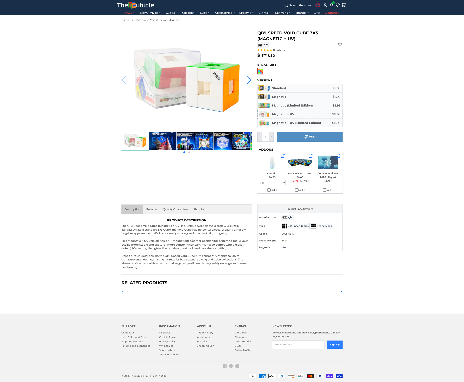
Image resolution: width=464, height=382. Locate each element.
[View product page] (282, 155)
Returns (151, 209)
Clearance (332, 12)
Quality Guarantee (175, 209)
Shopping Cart (205, 345)
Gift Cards (241, 332)
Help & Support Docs (134, 337)
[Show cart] (344, 5)
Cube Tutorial (243, 341)
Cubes (170, 12)
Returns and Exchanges (135, 345)
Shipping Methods (132, 341)
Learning (282, 12)
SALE (129, 12)
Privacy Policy (167, 341)
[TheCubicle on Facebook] (225, 366)
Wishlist (202, 341)
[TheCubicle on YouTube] (237, 366)
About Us (164, 332)
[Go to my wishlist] (338, 5)
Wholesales (166, 345)
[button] (123, 80)
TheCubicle (137, 375)
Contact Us (127, 332)
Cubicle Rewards (169, 337)
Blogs (238, 345)
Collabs (187, 12)
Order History (205, 332)
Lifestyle (245, 12)
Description (132, 209)
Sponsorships (167, 350)
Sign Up (335, 344)
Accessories (223, 12)
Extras (263, 12)
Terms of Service (169, 354)
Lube (204, 12)
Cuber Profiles (243, 350)
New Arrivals (149, 12)
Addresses (203, 337)
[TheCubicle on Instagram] (231, 366)
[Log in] (325, 5)
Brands (301, 12)
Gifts (317, 12)
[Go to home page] (135, 5)
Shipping (199, 209)
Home (125, 19)
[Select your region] (317, 5)
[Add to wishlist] (340, 44)
